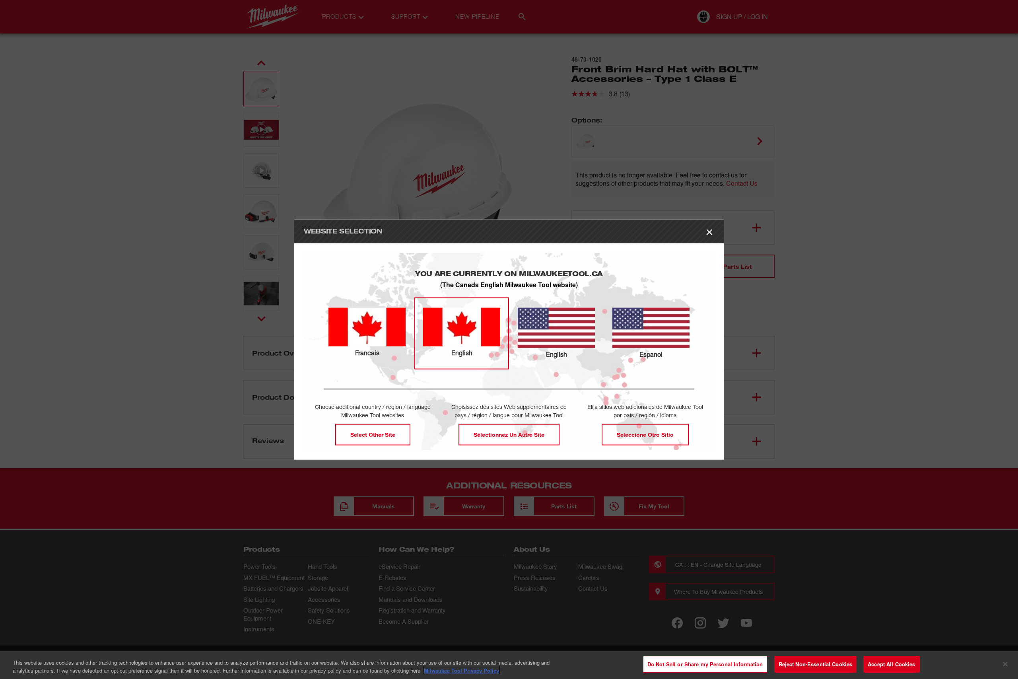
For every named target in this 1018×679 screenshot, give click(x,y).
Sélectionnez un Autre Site (509, 434)
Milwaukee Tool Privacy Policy (461, 670)
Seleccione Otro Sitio (645, 434)
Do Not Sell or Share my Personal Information (705, 664)
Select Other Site (372, 434)
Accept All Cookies (891, 664)
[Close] (1005, 664)
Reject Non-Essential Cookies (816, 664)
